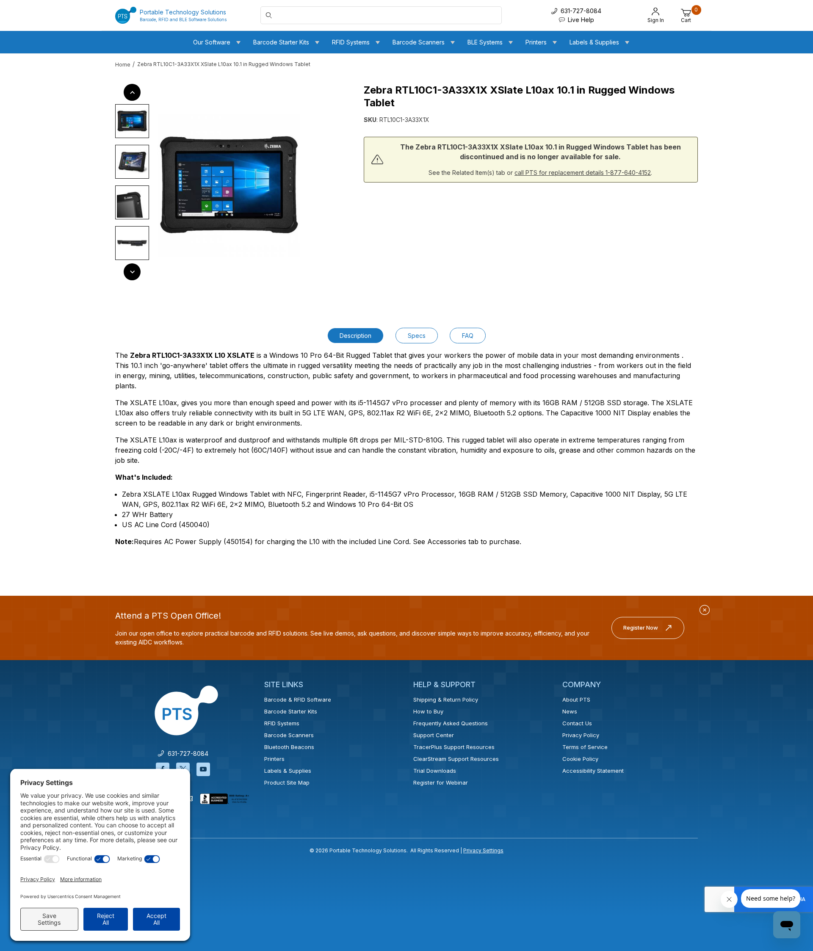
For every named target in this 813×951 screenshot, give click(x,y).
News (569, 711)
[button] (132, 121)
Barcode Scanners (289, 735)
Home (122, 64)
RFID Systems (281, 723)
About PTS (576, 699)
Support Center (433, 735)
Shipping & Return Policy (445, 699)
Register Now (640, 627)
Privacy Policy (580, 735)
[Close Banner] (704, 610)
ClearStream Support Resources (456, 758)
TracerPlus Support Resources (454, 747)
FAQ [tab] (467, 335)
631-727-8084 (186, 753)
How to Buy (428, 711)
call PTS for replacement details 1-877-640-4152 (582, 172)
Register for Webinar (440, 782)
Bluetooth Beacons (289, 747)
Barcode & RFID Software (297, 699)
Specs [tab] (417, 335)
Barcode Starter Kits (290, 711)
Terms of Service (585, 747)
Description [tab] (355, 335)
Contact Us (577, 723)
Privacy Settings (483, 850)
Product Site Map (287, 782)
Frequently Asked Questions (450, 723)
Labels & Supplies (287, 770)
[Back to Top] (787, 871)
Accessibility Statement (593, 770)
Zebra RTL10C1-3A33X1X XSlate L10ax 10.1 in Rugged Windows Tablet (223, 64)
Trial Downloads (434, 770)
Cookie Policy (580, 758)
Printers (274, 758)
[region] (132, 182)
